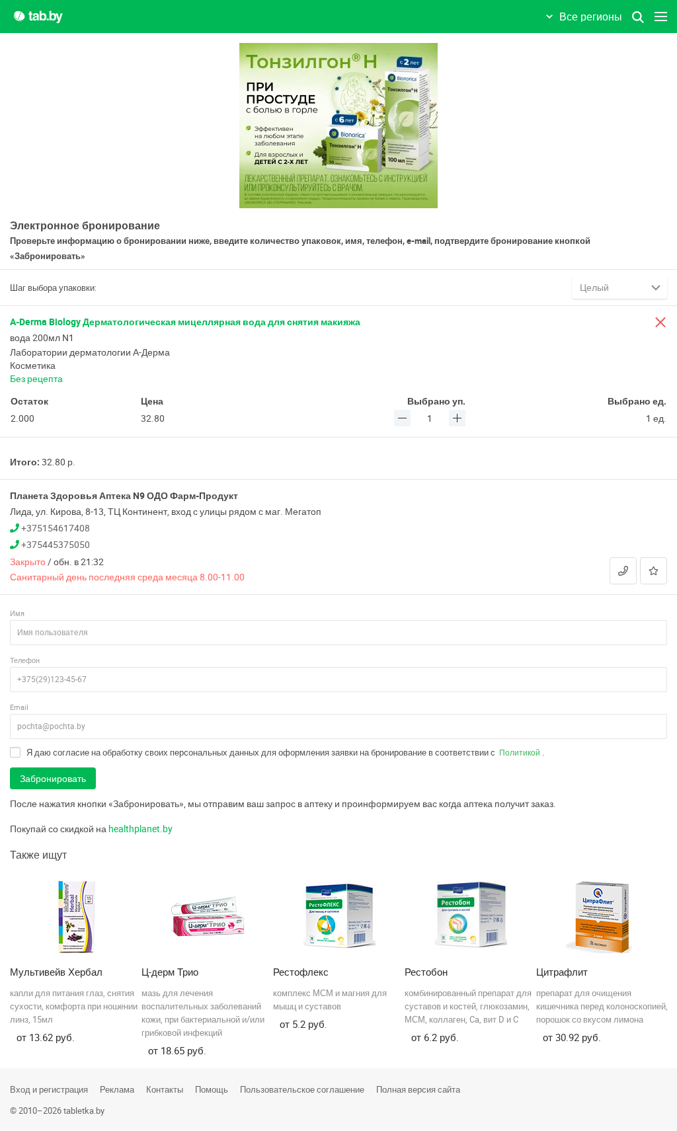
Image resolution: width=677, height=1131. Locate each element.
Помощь (211, 1089)
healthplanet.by (140, 828)
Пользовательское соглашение (302, 1089)
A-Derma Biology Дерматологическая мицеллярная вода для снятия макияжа (185, 321)
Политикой (519, 752)
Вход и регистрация (49, 1089)
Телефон (25, 660)
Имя (17, 613)
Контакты (164, 1089)
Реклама (117, 1089)
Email (19, 707)
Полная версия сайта (418, 1089)
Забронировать (53, 778)
